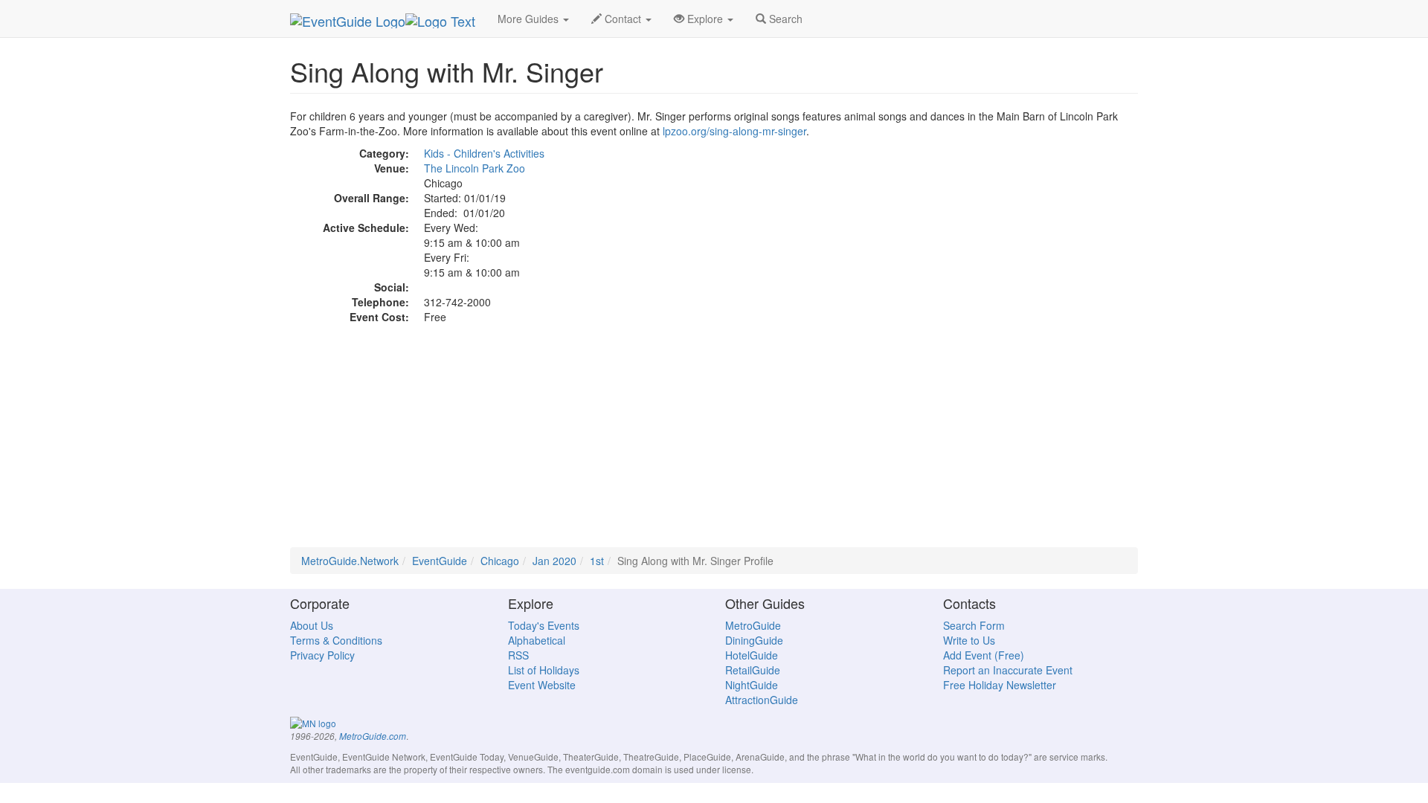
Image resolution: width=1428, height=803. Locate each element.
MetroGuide (753, 625)
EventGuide (439, 560)
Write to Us (969, 640)
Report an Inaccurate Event (1007, 669)
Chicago (499, 560)
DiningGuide (754, 640)
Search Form (974, 625)
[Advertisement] (714, 443)
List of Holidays (543, 669)
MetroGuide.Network (350, 560)
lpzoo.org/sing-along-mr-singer (734, 130)
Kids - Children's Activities (484, 153)
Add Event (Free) (983, 655)
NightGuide (751, 684)
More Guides (530, 18)
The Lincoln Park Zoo (474, 168)
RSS (518, 655)
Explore (705, 18)
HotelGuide (751, 655)
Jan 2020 (554, 560)
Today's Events (543, 625)
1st (597, 560)
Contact (623, 18)
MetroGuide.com (372, 736)
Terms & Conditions (336, 640)
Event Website (542, 684)
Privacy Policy (322, 655)
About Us (311, 625)
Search (784, 18)
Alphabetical (536, 640)
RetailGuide (752, 669)
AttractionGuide (761, 699)
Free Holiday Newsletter (999, 684)
